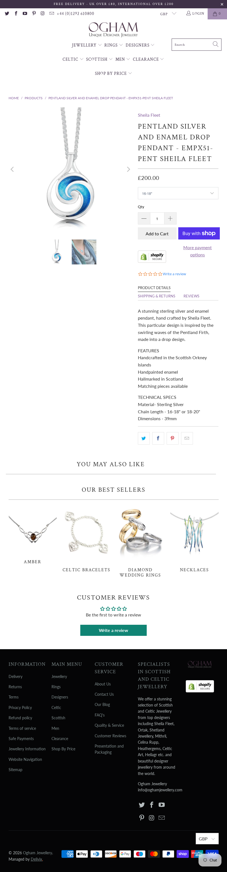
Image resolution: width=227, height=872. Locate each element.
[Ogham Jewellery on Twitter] (6, 14)
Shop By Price (111, 73)
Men (120, 59)
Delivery (15, 676)
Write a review (113, 630)
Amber (33, 535)
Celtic (71, 59)
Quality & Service (109, 725)
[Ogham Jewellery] (113, 30)
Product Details (154, 287)
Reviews (191, 296)
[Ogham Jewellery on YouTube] (24, 14)
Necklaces (194, 539)
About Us (103, 684)
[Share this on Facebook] (158, 438)
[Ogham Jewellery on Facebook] (15, 14)
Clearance (146, 59)
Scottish (97, 59)
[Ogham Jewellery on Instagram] (42, 14)
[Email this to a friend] (187, 438)
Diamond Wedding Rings (140, 541)
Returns (15, 686)
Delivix (37, 859)
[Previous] (12, 169)
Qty (141, 207)
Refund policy (20, 717)
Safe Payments (21, 738)
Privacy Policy (20, 707)
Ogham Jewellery (37, 852)
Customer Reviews (110, 735)
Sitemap (15, 769)
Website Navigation (25, 759)
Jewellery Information (27, 748)
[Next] (128, 169)
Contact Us (104, 694)
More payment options (197, 251)
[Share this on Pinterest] (173, 438)
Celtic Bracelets (86, 539)
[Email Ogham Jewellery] (51, 14)
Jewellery (85, 45)
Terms (14, 697)
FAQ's (100, 715)
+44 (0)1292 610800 (75, 13)
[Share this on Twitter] (144, 438)
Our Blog (102, 704)
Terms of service (22, 728)
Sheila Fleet (149, 115)
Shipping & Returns (156, 296)
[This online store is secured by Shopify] (152, 261)
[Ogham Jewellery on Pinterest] (33, 14)
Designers (138, 45)
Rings (111, 45)
